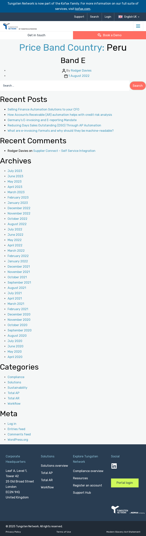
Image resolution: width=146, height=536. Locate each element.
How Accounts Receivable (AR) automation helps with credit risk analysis (60, 115)
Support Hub (82, 492)
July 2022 (15, 229)
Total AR (13, 398)
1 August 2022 (79, 76)
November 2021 (19, 272)
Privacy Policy (13, 532)
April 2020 (15, 357)
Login (108, 16)
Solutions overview (54, 465)
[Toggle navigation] (138, 26)
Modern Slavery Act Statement (123, 532)
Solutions (14, 382)
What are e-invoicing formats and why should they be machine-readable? (61, 130)
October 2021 (17, 277)
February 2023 (18, 197)
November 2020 (19, 320)
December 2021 (19, 266)
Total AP (13, 393)
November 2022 (19, 213)
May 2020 (15, 351)
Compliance (16, 377)
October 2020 (17, 325)
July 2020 (15, 341)
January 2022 (18, 261)
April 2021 (15, 298)
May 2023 (14, 181)
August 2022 (17, 224)
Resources (80, 478)
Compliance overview (88, 471)
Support (79, 16)
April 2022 (15, 245)
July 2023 (15, 171)
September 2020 (20, 330)
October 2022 (17, 219)
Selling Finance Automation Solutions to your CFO (43, 109)
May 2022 (15, 240)
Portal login (125, 483)
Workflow (14, 403)
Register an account (87, 485)
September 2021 (19, 282)
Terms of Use (63, 532)
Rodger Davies (81, 70)
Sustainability (17, 387)
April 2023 (15, 187)
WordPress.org (18, 439)
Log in (12, 424)
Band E (73, 60)
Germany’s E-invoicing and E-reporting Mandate (42, 120)
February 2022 (18, 256)
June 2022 (15, 234)
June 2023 (15, 176)
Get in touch (36, 35)
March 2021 (16, 304)
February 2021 (18, 309)
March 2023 (16, 192)
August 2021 (17, 288)
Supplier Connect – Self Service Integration (64, 151)
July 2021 (15, 293)
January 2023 (18, 203)
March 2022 (16, 250)
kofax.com (82, 9)
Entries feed (16, 429)
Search (94, 16)
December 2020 (19, 314)
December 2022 (19, 208)
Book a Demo (112, 35)
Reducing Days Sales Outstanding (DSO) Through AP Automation (54, 125)
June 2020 (15, 346)
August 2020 (17, 335)
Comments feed (19, 434)
